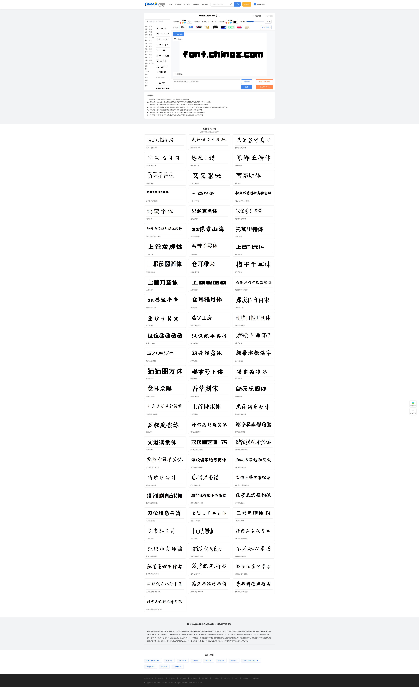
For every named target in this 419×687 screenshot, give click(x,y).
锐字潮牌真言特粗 (152, 503)
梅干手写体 (238, 272)
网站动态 (227, 678)
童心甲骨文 (149, 325)
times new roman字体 (251, 660)
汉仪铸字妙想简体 (196, 467)
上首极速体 (194, 290)
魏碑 (146, 32)
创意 (150, 54)
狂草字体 (221, 660)
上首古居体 (194, 538)
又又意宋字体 (195, 183)
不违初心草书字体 (240, 556)
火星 (150, 57)
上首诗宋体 (194, 414)
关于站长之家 (148, 678)
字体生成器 (182, 660)
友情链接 (194, 678)
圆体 (146, 66)
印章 (150, 46)
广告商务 (172, 678)
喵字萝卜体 (194, 379)
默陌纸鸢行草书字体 (241, 574)
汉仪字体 (196, 660)
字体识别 (246, 4)
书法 (146, 26)
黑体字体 (208, 660)
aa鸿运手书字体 (151, 307)
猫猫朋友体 (149, 379)
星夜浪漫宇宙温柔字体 (242, 485)
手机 (146, 57)
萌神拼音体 (149, 183)
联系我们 (161, 678)
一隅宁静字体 (195, 201)
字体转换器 (261, 4)
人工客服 (258, 16)
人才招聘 (216, 678)
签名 (150, 35)
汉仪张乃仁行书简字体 (153, 592)
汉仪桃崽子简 (150, 521)
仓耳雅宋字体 (195, 272)
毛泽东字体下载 (195, 485)
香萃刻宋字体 (195, 396)
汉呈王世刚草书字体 (197, 556)
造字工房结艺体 (151, 361)
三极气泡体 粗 (239, 521)
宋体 (146, 40)
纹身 (150, 60)
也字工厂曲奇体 (195, 521)
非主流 (147, 71)
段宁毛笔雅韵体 (240, 503)
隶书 (146, 86)
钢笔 (146, 35)
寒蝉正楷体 (238, 165)
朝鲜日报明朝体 (240, 325)
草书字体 (234, 660)
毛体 (146, 63)
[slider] (259, 22)
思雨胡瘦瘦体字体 (240, 414)
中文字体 (178, 4)
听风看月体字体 (151, 165)
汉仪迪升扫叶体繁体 (241, 290)
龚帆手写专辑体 (195, 148)
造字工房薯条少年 (152, 148)
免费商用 (205, 4)
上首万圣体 (149, 290)
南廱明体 (237, 183)
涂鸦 (150, 49)
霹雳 (146, 43)
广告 (150, 26)
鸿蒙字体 (149, 219)
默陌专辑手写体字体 (152, 467)
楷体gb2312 (150, 666)
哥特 (146, 74)
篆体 (146, 80)
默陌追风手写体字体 (241, 450)
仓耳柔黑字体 (150, 396)
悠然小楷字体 (195, 165)
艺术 (150, 29)
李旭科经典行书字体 (241, 592)
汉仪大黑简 (177, 666)
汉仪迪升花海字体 (240, 219)
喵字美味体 (238, 379)
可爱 (150, 32)
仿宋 (146, 37)
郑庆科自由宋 (239, 307)
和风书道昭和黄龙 (240, 467)
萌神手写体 (194, 254)
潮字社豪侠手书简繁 (197, 503)
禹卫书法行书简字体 (197, 592)
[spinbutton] (268, 22)
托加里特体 (238, 236)
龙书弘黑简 (149, 538)
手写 (146, 52)
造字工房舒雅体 (195, 325)
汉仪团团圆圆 (150, 343)
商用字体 (196, 4)
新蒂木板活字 (239, 361)
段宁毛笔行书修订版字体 (154, 609)
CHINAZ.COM (167, 683)
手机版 (245, 678)
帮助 (236, 678)
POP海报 (152, 37)
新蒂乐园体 (238, 396)
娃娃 (146, 46)
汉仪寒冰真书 (195, 343)
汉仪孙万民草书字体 (241, 538)
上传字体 (256, 678)
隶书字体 (164, 666)
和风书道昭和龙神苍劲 (242, 201)
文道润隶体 (149, 450)
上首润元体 (238, 254)
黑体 (146, 49)
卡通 (146, 69)
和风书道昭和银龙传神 (153, 236)
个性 (150, 52)
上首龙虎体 (149, 254)
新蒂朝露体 (194, 361)
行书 (146, 83)
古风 (146, 60)
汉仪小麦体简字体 (152, 556)
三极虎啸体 (149, 432)
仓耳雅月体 (194, 307)
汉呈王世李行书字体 (152, 574)
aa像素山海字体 (196, 236)
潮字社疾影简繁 (240, 432)
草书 (146, 77)
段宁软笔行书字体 (196, 574)
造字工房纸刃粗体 (152, 201)
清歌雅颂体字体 (151, 485)
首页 (170, 4)
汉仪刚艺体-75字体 (197, 450)
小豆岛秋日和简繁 (152, 414)
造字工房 (151, 63)
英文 (150, 40)
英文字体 (187, 4)
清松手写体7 (239, 343)
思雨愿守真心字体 (240, 148)
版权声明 (183, 678)
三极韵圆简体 (150, 272)
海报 (146, 29)
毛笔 (146, 54)
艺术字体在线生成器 (152, 660)
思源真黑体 (194, 219)
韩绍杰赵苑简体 (195, 432)
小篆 (150, 43)
